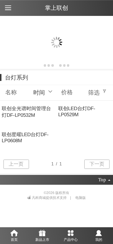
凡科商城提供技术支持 (50, 198)
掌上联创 (56, 8)
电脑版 (80, 198)
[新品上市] (42, 232)
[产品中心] (71, 232)
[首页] (14, 232)
